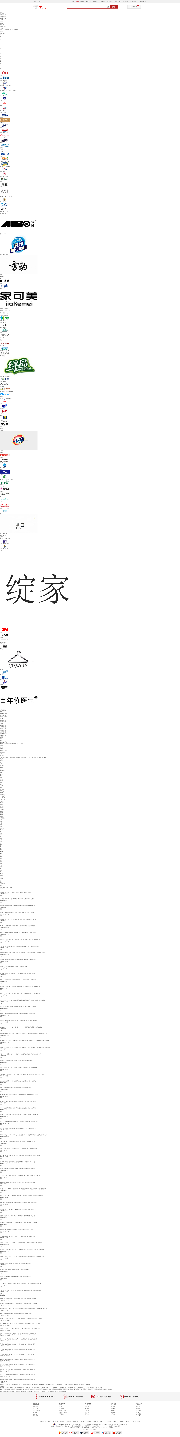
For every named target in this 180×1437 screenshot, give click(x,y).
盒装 (1, 826)
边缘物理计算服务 (61, 1391)
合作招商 (62, 1421)
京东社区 (102, 1421)
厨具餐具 (2, 791)
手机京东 (117, 1)
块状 (1, 861)
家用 (1, 836)
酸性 (1, 880)
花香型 (1, 811)
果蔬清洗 (2, 752)
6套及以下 (2, 883)
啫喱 (1, 867)
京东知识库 (3, 14)
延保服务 (138, 1410)
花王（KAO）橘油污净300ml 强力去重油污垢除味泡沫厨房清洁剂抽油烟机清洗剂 (20, 1290)
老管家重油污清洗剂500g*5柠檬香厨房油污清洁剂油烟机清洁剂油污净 (17, 1013)
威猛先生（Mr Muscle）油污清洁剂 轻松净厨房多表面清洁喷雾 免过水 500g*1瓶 (20, 986)
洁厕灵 (1, 737)
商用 (1, 850)
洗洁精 (1, 718)
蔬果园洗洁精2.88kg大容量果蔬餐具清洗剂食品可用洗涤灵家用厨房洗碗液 (18, 1067)
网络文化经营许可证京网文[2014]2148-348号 (96, 1426)
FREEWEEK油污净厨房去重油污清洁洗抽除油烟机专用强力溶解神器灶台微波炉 (20, 1175)
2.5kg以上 (2, 799)
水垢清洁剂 (3, 730)
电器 (1, 846)
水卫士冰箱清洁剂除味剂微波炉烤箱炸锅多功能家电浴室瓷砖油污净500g (18, 1006)
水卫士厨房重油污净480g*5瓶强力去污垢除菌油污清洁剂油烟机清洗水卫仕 (19, 1128)
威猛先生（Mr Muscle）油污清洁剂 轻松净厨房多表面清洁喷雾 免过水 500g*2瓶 (20, 993)
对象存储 (86, 1389)
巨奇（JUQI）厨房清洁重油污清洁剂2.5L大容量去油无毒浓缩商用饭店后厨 (18, 1148)
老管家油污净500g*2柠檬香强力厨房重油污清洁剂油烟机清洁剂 (16, 892)
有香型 (1, 801)
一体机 (1, 19)
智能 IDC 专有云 (75, 1389)
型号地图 (7, 1391)
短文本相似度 (48, 1391)
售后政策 (113, 1406)
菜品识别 (18, 1391)
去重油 (1, 760)
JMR (25, 1391)
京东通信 (138, 1414)
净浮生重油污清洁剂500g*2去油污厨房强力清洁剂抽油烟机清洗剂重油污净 (19, 1020)
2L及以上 (2, 829)
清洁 (1, 848)
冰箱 (1, 840)
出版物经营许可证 (78, 1426)
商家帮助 (68, 1421)
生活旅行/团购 (36, 1410)
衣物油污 (31, 1384)
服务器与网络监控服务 (32, 1391)
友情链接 (88, 1421)
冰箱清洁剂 (3, 735)
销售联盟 (95, 1421)
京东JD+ (138, 1416)
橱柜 (1, 782)
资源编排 (46, 1389)
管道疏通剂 (3, 728)
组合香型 (2, 808)
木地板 (1, 851)
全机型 (1, 885)
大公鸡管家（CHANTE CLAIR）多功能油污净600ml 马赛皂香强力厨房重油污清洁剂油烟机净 (23, 1135)
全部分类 (2, 13)
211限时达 (61, 1408)
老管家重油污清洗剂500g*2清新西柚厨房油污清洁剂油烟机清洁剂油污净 (18, 932)
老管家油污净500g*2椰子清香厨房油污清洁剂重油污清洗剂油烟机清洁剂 (18, 919)
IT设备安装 (96, 1389)
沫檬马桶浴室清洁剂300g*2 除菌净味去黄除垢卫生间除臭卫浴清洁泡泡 (18, 1101)
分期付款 (87, 1410)
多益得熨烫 (45, 1384)
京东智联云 (12, 1391)
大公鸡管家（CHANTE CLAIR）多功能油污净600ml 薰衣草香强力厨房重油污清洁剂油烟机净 (23, 1033)
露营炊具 (2, 794)
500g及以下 (3, 796)
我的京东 (95, 1)
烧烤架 (1, 786)
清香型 (1, 804)
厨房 (1, 841)
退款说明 (113, 1410)
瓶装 (1, 819)
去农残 (1, 767)
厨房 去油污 (52, 1384)
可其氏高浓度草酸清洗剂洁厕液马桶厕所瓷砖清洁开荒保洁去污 (16, 1087)
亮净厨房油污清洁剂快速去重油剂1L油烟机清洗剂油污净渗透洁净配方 (17, 912)
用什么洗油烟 (60, 1384)
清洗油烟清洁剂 (69, 1384)
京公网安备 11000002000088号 (63, 1424)
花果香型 (2, 809)
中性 (1, 882)
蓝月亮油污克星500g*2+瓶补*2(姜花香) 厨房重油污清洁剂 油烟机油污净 (18, 1209)
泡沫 (1, 872)
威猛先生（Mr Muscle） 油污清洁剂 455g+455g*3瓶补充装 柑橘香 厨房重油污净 (20, 939)
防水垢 (1, 774)
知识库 (101, 1389)
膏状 (1, 858)
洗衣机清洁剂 (3, 733)
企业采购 (109, 1)
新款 (4, 1391)
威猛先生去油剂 (18, 1384)
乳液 (1, 863)
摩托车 (1, 781)
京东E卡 (138, 1412)
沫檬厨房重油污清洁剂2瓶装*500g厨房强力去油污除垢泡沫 (15, 966)
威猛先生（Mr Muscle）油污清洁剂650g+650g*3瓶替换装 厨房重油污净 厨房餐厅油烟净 (22, 1027)
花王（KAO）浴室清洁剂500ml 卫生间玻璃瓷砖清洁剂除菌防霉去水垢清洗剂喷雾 (20, 1054)
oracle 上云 (3, 1389)
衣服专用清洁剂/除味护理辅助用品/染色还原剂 (11, 743)
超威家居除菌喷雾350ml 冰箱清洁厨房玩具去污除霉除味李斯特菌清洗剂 (18, 1081)
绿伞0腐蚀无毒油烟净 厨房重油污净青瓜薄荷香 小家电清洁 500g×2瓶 (17, 1162)
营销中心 (75, 1421)
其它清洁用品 (3, 716)
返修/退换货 (114, 1412)
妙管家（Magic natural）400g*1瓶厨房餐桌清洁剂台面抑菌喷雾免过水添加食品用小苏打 (22, 1256)
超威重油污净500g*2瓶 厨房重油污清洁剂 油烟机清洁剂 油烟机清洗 (17, 899)
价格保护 (113, 1408)
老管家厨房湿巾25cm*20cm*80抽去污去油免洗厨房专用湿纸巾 (16, 1263)
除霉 (1, 764)
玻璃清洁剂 (3, 732)
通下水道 (2, 765)
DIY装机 (138, 1408)
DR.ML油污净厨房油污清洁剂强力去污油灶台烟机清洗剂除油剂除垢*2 (17, 1182)
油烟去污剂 (10, 1384)
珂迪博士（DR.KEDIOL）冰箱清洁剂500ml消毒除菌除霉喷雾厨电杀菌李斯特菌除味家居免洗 (23, 1189)
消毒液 (1, 738)
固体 (1, 868)
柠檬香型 (2, 802)
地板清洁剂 (3, 722)
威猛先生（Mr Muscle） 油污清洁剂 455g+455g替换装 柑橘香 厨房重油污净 (19, 1114)
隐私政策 (115, 1421)
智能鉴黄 (91, 1389)
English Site (129, 1421)
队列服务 (35, 1389)
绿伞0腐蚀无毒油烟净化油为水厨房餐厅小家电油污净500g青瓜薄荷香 (17, 1236)
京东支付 (91, 1429)
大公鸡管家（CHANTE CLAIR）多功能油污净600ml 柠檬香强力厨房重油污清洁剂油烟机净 (23, 953)
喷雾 (1, 856)
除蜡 (1, 769)
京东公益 (122, 1421)
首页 (1, 30)
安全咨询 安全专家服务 (16, 1389)
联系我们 (48, 1421)
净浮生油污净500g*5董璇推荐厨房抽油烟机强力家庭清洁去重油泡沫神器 (18, 959)
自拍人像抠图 (26, 1389)
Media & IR (137, 1421)
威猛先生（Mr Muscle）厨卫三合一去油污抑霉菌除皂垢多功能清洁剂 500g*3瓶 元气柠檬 (22, 1249)
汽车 (1, 777)
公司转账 (87, 1414)
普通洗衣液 (3, 745)
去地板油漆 (38, 1384)
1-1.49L (2, 828)
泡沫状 (1, 873)
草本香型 (2, 806)
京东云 (97, 1429)
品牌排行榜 (3, 16)
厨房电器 (2, 789)
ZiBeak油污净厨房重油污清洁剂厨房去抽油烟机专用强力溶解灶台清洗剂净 (18, 1108)
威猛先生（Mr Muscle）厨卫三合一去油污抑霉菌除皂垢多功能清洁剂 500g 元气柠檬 (21, 1243)
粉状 (1, 865)
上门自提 (61, 1406)
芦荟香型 (2, 818)
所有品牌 (2, 33)
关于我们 (42, 1421)
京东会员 (103, 1)
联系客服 (35, 1416)
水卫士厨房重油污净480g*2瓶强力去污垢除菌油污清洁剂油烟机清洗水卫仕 (19, 1121)
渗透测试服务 (106, 1389)
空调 (1, 838)
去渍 (1, 775)
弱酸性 (1, 875)
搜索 (113, 7)
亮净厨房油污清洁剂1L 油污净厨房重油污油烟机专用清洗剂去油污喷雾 (17, 926)
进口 (1, 833)
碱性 (1, 877)
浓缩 (1, 853)
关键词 (69, 1389)
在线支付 (87, 1408)
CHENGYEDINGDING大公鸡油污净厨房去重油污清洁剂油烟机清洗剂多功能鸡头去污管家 (22, 1000)
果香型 (1, 816)
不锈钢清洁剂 (3, 725)
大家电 (35, 1414)
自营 (1, 895)
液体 (1, 860)
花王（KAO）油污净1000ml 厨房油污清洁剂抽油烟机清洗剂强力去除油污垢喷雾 (20, 1155)
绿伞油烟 (25, 1384)
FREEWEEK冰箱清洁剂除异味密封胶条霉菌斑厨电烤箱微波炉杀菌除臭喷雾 (19, 1094)
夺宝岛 (138, 1406)
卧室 (1, 835)
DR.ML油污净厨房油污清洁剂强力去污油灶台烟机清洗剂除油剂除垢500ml (18, 980)
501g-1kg (2, 797)
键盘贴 (1, 23)
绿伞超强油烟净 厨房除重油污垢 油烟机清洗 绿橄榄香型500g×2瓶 (16, 1229)
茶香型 (1, 813)
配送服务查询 (62, 1410)
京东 (46, 7)
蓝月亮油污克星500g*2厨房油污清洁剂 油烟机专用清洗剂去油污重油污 (18, 973)
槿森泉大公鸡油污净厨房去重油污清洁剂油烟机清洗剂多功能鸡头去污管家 (18, 1222)
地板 (1, 784)
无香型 (1, 814)
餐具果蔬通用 (3, 750)
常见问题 (35, 1412)
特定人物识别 (41, 1391)
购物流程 (35, 1406)
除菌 (1, 772)
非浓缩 (1, 855)
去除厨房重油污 (86, 1384)
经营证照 (111, 1427)
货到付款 (87, 1406)
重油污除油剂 (77, 1384)
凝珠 (1, 870)
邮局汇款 (87, 1412)
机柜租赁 (54, 1391)
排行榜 (31, 1389)
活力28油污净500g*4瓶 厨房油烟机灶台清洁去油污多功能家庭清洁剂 (17, 1141)
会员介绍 (35, 1408)
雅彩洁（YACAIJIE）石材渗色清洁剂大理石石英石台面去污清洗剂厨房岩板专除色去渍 (21, 1195)
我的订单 (88, 1)
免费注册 (82, 1)
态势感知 (65, 1389)
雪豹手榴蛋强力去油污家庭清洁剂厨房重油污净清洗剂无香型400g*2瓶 (17, 1216)
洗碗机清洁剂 (3, 720)
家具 (1, 845)
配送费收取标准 (63, 1412)
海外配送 (61, 1414)
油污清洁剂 (6, 30)
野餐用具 (2, 792)
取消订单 (113, 1414)
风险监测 (108, 1421)
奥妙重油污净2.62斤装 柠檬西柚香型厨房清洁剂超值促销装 (15, 1270)
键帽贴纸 (2, 24)
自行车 (1, 779)
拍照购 (22, 1391)
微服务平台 (41, 1389)
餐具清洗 (2, 749)
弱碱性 (1, 878)
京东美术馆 (3, 26)
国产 (1, 831)
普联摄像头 (3, 18)
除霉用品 (2, 723)
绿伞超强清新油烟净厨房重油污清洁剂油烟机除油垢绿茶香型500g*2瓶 (17, 905)
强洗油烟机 (3, 1384)
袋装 (1, 821)
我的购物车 (134, 6)
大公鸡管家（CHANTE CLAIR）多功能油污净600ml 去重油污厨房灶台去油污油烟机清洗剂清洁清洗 (25, 1047)
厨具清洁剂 (3, 727)
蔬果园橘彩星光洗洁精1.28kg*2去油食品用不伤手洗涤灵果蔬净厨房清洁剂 (18, 1202)
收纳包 (1, 21)
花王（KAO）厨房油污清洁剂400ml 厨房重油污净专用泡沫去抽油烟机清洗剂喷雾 (20, 946)
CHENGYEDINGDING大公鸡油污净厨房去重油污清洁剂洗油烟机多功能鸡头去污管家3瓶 (22, 1074)
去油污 (1, 759)
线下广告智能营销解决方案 (55, 1389)
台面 (1, 787)
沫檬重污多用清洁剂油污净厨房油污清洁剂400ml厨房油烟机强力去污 (17, 1060)
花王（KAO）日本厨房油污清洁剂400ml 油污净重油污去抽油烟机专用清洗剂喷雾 (20, 1283)
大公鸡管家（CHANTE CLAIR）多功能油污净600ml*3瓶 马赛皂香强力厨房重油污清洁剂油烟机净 (24, 1040)
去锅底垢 (2, 770)
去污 (1, 762)
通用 (1, 754)
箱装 (1, 823)
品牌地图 (81, 1389)
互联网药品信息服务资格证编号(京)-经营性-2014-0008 (97, 1424)
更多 (1, 711)
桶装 (1, 824)
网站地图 (8, 1389)
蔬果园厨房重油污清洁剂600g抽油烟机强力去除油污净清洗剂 (15, 1276)
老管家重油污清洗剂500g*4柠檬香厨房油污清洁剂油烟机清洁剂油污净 (17, 1168)
